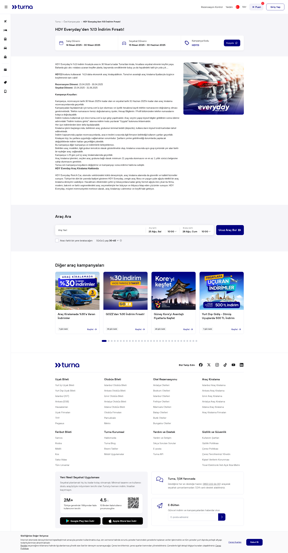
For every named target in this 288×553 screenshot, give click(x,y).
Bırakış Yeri (149, 230)
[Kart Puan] (5, 70)
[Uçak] (5, 21)
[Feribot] (5, 57)
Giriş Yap (275, 6)
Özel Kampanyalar (71, 21)
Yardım (229, 6)
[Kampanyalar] (5, 83)
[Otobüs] (5, 39)
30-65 (112, 240)
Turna (57, 21)
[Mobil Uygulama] (5, 91)
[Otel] (5, 30)
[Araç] (5, 48)
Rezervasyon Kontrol (212, 6)
